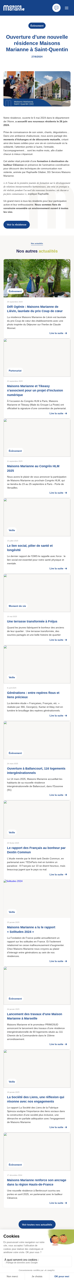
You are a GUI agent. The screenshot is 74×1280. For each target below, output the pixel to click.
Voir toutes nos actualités (37, 1224)
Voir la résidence (16, 224)
